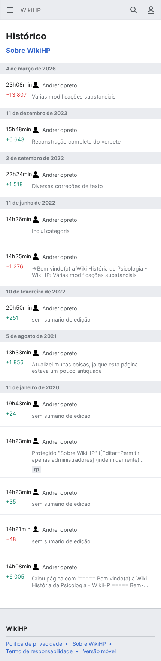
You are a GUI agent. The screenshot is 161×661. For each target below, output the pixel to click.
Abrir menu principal (12, 14)
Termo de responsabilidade (39, 651)
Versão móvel (99, 651)
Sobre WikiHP (28, 50)
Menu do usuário (153, 14)
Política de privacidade (34, 643)
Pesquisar (136, 14)
